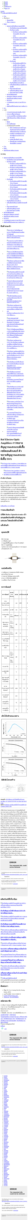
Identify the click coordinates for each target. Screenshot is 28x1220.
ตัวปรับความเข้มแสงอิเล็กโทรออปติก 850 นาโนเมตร (20, 39)
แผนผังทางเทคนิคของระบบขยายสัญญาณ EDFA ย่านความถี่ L (17, 135)
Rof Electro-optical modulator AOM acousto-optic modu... (14, 368)
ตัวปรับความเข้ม (14, 30)
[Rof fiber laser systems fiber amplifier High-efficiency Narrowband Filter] (14, 956)
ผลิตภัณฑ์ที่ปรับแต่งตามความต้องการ (17, 106)
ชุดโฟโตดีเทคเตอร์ (12, 94)
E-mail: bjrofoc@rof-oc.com (11, 995)
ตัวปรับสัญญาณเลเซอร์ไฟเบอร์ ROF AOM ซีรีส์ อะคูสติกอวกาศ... (15, 381)
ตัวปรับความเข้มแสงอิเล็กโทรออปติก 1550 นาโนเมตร (20, 57)
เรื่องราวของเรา (11, 22)
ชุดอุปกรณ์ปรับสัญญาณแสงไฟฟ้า (16, 26)
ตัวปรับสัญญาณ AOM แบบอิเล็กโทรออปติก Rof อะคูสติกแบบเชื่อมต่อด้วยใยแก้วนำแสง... (15, 396)
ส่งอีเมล (3, 1026)
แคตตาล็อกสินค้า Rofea (16, 139)
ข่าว (5, 108)
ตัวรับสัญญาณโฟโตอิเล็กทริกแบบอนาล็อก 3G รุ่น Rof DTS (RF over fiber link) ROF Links (14, 801)
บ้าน (5, 16)
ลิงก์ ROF (9, 100)
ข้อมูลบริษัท (10, 20)
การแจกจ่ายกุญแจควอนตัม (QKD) (16, 112)
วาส (5, 1029)
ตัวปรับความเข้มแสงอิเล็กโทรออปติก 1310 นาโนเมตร (20, 51)
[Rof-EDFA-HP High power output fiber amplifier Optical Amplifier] (14, 969)
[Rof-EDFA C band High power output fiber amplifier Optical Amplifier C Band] (14, 945)
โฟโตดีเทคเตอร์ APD (9, 1018)
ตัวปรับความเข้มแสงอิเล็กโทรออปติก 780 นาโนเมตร (20, 33)
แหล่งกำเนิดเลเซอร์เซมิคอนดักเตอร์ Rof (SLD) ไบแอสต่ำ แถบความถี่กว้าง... (15, 290)
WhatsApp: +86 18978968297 (11, 997)
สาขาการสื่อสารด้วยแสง (13, 114)
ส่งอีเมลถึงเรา (4, 506)
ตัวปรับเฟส (13, 61)
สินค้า (5, 24)
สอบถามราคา (4, 1011)
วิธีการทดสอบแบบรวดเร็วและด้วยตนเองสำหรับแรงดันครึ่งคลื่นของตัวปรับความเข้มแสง (18, 129)
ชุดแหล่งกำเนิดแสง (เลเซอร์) (14, 96)
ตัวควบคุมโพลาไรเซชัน (16, 92)
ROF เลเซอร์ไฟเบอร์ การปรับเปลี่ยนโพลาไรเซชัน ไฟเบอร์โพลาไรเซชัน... (15, 407)
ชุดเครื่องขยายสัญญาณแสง (14, 98)
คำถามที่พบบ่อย (11, 123)
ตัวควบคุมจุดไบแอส (15, 88)
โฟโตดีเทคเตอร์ (19, 1018)
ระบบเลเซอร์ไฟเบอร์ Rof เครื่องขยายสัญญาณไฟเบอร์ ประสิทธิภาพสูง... (15, 422)
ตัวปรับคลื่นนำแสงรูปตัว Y (17, 82)
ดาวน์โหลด (11, 506)
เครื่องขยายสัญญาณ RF (16, 90)
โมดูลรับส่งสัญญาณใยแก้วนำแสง (10, 1016)
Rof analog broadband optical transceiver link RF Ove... (14, 301)
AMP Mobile (12, 1014)
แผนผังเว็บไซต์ (4, 1014)
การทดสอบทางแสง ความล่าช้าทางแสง (14, 220)
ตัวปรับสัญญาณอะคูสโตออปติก (18, 28)
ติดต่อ (8, 121)
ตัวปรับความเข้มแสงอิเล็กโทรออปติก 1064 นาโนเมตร (20, 45)
